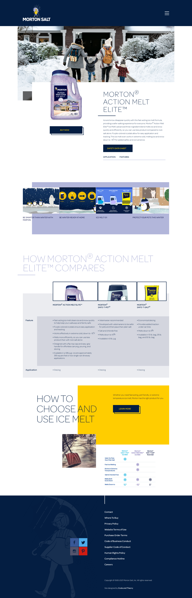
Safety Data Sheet (116, 148)
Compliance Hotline (114, 558)
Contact (108, 512)
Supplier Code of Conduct (117, 547)
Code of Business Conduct (117, 541)
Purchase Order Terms (115, 535)
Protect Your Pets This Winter (148, 217)
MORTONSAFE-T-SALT (143, 306)
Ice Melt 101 (101, 217)
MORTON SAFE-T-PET (104, 306)
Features (124, 156)
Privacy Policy (111, 523)
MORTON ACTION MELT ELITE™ (67, 304)
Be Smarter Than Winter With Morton (38, 218)
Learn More (125, 408)
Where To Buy (111, 517)
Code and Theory (125, 588)
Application (109, 156)
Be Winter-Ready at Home (72, 217)
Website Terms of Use (115, 529)
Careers (108, 564)
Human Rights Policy (114, 552)
